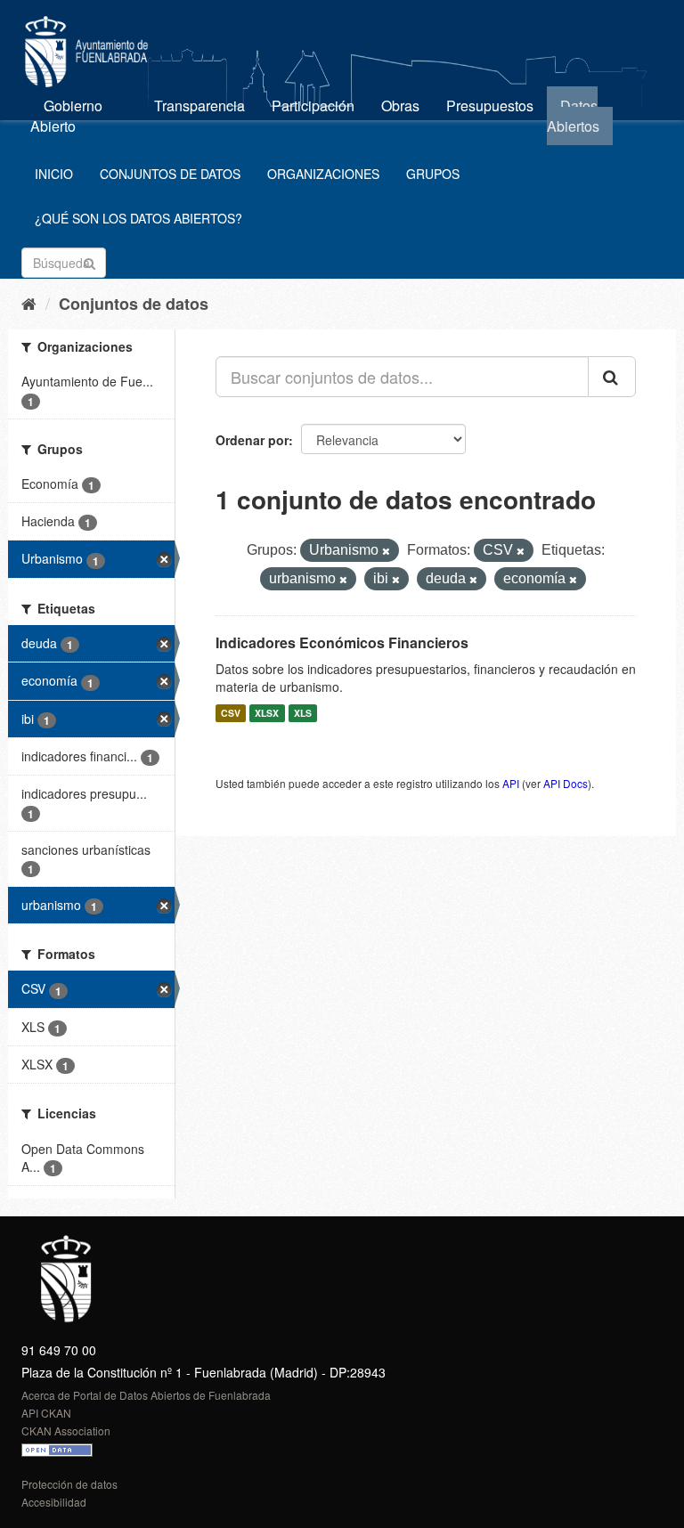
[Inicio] (29, 302)
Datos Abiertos (573, 115)
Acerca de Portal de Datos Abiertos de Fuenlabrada (146, 1394)
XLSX (267, 712)
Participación (313, 105)
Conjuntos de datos (170, 174)
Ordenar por (252, 440)
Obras (400, 105)
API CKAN (46, 1412)
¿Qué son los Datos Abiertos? (138, 218)
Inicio (54, 174)
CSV (230, 712)
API (510, 783)
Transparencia (199, 105)
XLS (303, 712)
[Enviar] (89, 261)
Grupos (433, 174)
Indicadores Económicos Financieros (342, 642)
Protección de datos (69, 1483)
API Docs (565, 783)
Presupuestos (489, 105)
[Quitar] (386, 551)
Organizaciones (323, 174)
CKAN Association (65, 1430)
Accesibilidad (53, 1501)
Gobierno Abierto (66, 115)
